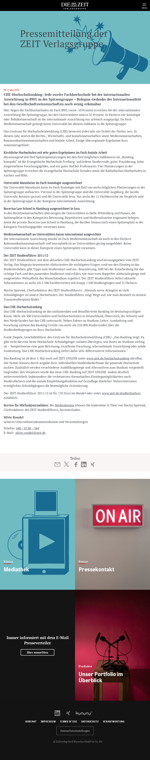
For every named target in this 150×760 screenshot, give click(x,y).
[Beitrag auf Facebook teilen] (76, 464)
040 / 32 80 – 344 (27, 428)
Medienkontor (64, 405)
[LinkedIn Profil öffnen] (59, 713)
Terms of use (68, 721)
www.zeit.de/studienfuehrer (121, 393)
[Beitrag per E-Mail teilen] (57, 464)
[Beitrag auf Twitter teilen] (66, 464)
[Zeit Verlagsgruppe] (75, 5)
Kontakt (31, 721)
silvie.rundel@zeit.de (30, 433)
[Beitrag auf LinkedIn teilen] (84, 464)
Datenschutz (90, 721)
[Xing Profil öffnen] (70, 713)
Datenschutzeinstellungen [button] (75, 730)
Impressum (48, 721)
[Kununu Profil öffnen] (86, 713)
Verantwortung (114, 721)
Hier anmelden (37, 652)
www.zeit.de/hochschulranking (108, 358)
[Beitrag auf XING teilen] (92, 464)
